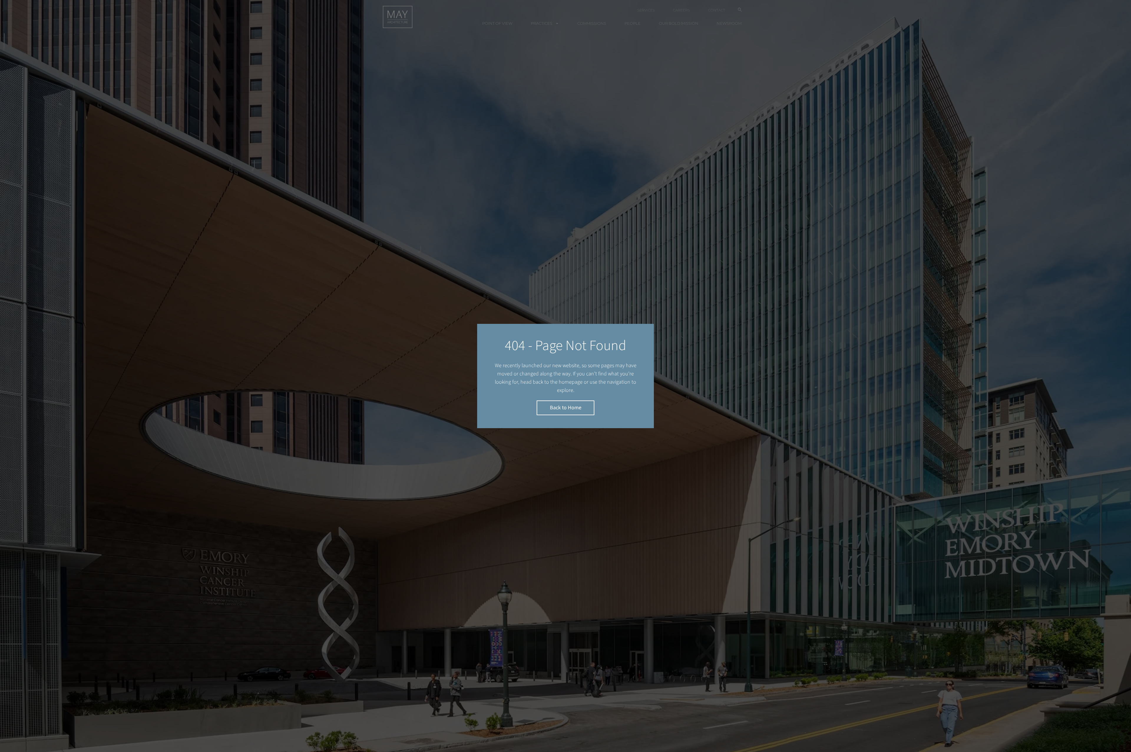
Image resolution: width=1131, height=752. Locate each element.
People (632, 23)
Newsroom (729, 23)
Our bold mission (678, 23)
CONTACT (716, 10)
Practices (541, 23)
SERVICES (646, 10)
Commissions (591, 23)
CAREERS (681, 10)
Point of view (497, 23)
